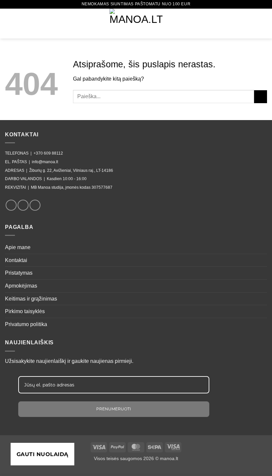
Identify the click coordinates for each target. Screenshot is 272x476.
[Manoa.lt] (136, 23)
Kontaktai (16, 260)
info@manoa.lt (45, 162)
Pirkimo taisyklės (25, 311)
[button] (9, 23)
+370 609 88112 (48, 153)
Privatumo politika (26, 324)
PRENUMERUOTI (113, 408)
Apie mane (18, 247)
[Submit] (260, 96)
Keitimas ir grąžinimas (31, 299)
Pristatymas (19, 273)
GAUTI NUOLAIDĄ (42, 454)
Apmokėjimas (21, 286)
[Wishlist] (252, 23)
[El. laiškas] (35, 205)
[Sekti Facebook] (11, 205)
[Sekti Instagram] (23, 205)
